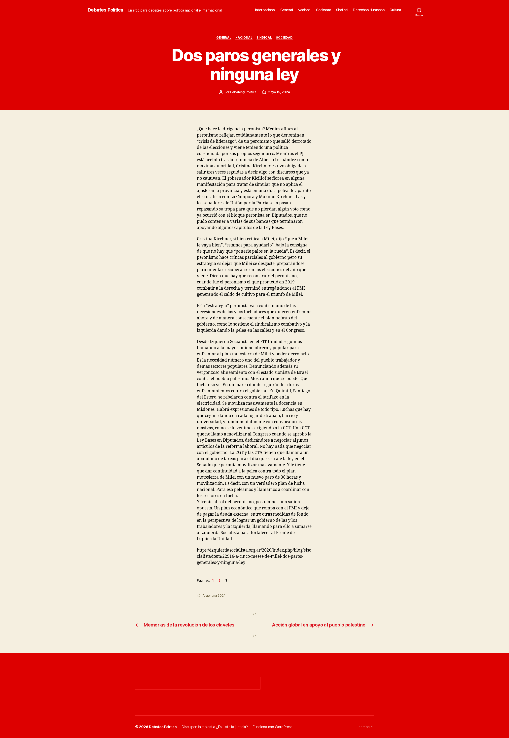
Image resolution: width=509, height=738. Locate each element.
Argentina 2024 (213, 595)
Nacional (304, 10)
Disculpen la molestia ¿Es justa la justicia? (215, 727)
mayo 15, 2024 (279, 92)
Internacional (265, 10)
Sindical (342, 10)
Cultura (395, 10)
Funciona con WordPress (272, 727)
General (286, 10)
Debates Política (105, 10)
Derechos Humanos (369, 10)
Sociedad (323, 10)
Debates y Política (243, 92)
